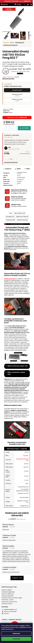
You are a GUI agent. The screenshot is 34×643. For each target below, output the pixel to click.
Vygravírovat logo (17, 100)
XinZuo (10, 112)
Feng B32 (19, 181)
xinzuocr (6, 613)
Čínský (19, 183)
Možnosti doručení (8, 79)
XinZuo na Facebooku (10, 611)
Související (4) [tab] (10, 216)
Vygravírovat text (17, 95)
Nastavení (16, 633)
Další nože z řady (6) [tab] (22, 216)
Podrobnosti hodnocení (10, 45)
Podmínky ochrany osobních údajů (12, 598)
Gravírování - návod (7, 600)
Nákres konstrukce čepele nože (17, 366)
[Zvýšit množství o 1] (15, 128)
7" (17, 185)
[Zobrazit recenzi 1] (8, 159)
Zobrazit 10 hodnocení (10, 162)
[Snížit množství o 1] (7, 128)
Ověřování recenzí (7, 604)
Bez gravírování (17, 90)
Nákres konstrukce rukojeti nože (16, 373)
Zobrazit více (17, 578)
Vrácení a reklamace (8, 594)
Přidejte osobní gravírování (12, 85)
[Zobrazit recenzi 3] (13, 159)
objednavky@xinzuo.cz (10, 609)
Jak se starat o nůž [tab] (19, 213)
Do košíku (25, 128)
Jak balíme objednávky (8, 592)
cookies (22, 625)
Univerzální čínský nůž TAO (22, 173)
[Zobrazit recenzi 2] (11, 159)
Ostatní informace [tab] (22, 220)
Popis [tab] (10, 213)
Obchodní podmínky (8, 596)
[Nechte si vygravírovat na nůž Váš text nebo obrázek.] (17, 71)
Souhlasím (16, 639)
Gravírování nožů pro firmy (9, 602)
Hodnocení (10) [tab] (10, 220)
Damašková (20, 179)
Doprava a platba (7, 590)
